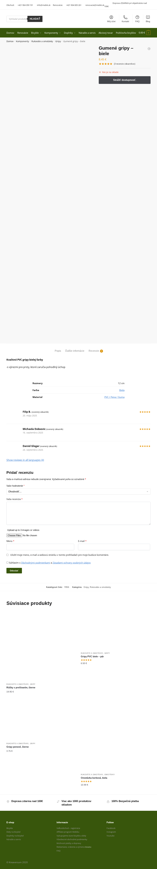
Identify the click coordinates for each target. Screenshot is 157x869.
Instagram (111, 831)
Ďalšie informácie (74, 351)
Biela (121, 390)
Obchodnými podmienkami (35, 562)
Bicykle (9, 828)
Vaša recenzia (14, 499)
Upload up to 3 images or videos (23, 530)
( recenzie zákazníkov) (124, 64)
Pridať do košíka (41, 698)
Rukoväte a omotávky (42, 41)
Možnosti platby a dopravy (69, 843)
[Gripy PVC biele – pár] (116, 630)
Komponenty (22, 41)
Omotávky (109, 774)
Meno (10, 541)
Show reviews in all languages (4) (25, 460)
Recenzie (94, 351)
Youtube (110, 835)
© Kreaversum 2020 (17, 862)
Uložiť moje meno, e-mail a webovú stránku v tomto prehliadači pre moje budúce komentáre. (59, 554)
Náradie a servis (13, 839)
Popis (58, 351)
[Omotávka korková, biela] (116, 736)
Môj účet (111, 21)
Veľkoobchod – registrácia (68, 828)
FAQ (137, 21)
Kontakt (125, 21)
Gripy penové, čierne (17, 746)
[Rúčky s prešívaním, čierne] (41, 646)
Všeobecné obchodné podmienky (72, 839)
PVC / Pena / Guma (114, 397)
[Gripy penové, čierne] (41, 721)
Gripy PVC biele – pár (92, 656)
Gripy (58, 41)
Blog (148, 21)
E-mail (82, 541)
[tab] (58, 348)
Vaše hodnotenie (15, 485)
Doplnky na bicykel (15, 835)
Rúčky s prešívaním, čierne (20, 687)
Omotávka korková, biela (94, 778)
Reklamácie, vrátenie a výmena (71, 846)
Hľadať (35, 19)
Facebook (111, 828)
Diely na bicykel (13, 831)
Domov (9, 41)
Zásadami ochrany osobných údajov (72, 562)
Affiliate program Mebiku (68, 831)
